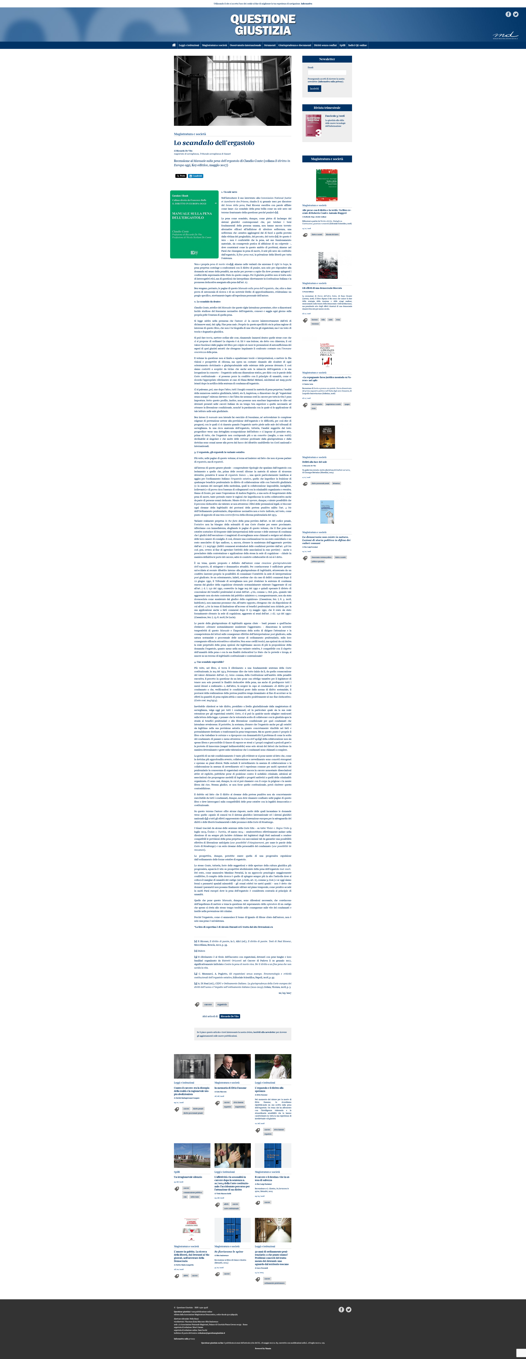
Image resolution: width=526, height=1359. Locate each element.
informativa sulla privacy (330, 81)
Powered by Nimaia (263, 1348)
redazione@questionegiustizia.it (211, 1333)
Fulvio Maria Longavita (185, 1265)
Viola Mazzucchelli (223, 1194)
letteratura (336, 483)
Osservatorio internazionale (245, 45)
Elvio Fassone (262, 1095)
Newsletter (327, 59)
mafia (330, 320)
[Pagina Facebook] (508, 14)
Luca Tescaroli (262, 1268)
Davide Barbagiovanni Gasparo (187, 1098)
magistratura (240, 1107)
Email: (311, 67)
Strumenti (270, 45)
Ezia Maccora (221, 1092)
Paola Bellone (309, 292)
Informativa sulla (184, 1339)
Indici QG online (357, 45)
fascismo (315, 320)
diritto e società (317, 234)
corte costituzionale (231, 1208)
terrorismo (315, 324)
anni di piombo (317, 404)
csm (185, 1197)
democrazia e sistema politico (321, 557)
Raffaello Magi (309, 217)
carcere (208, 1004)
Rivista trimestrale (327, 108)
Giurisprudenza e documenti (294, 45)
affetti (226, 1204)
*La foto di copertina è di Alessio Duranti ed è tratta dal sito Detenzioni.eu (233, 926)
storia (338, 320)
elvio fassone (238, 1102)
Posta (182, 175)
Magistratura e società (214, 45)
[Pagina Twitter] (515, 14)
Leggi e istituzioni (189, 45)
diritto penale (198, 1109)
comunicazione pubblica (193, 1192)
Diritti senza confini (325, 45)
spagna (347, 404)
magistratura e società (333, 404)
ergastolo (222, 1004)
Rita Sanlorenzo (222, 1255)
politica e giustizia (318, 561)
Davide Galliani (321, 217)
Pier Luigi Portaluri (264, 1184)
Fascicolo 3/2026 (335, 115)
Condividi (197, 176)
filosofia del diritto (332, 234)
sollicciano (195, 1197)
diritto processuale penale (193, 1113)
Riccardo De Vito (184, 150)
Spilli (342, 45)
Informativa (306, 3)
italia (323, 320)
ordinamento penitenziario (275, 1283)
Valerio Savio (308, 384)
